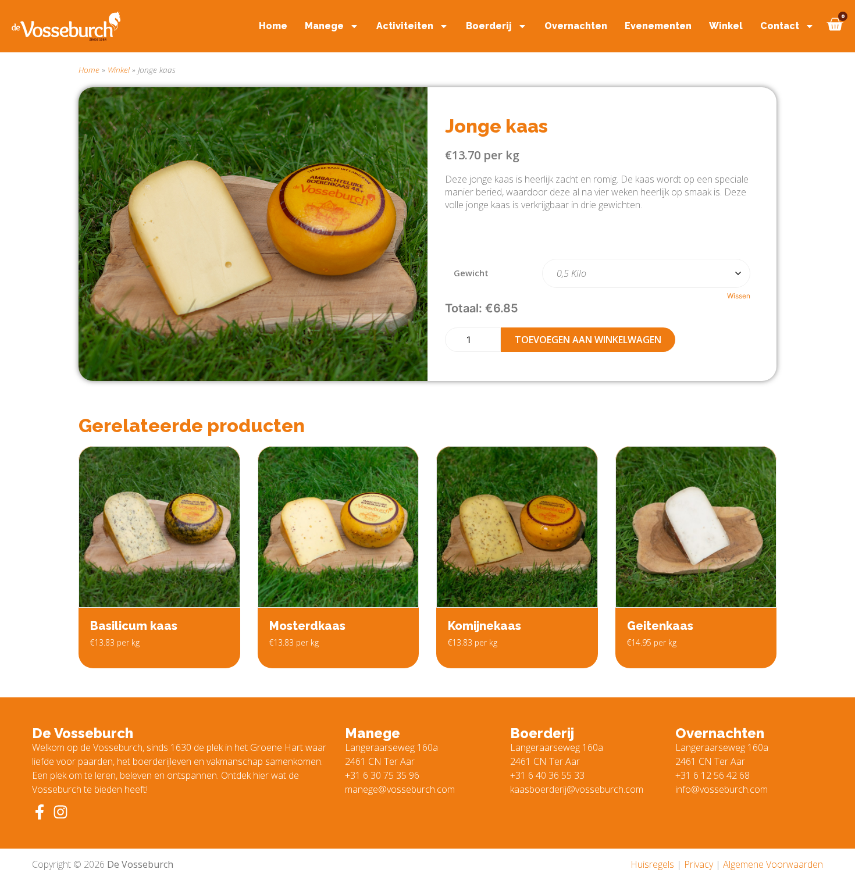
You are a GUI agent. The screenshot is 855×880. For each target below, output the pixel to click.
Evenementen (658, 25)
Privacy (698, 864)
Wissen (738, 295)
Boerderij (489, 25)
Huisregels (652, 864)
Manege (324, 25)
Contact (779, 25)
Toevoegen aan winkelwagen (588, 339)
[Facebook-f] (39, 812)
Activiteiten (404, 25)
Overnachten (575, 25)
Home (273, 25)
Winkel (726, 25)
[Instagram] (60, 812)
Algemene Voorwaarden (773, 864)
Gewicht (471, 273)
